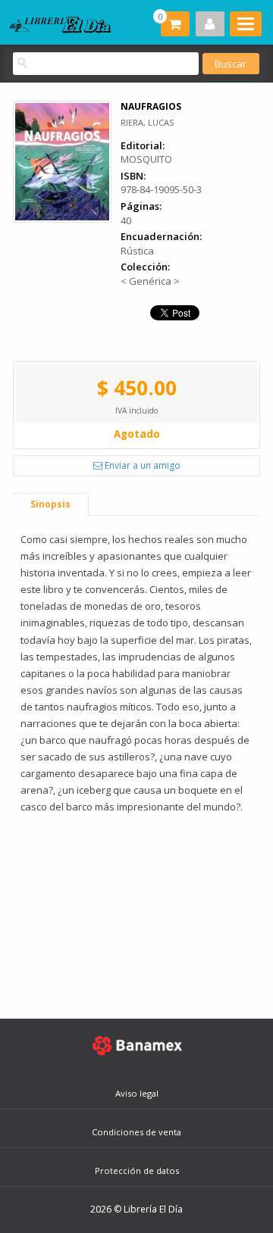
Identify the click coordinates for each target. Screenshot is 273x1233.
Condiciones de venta (136, 1132)
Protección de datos (137, 1170)
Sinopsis (50, 504)
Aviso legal (136, 1093)
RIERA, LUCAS (147, 122)
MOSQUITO (146, 159)
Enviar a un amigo (141, 465)
